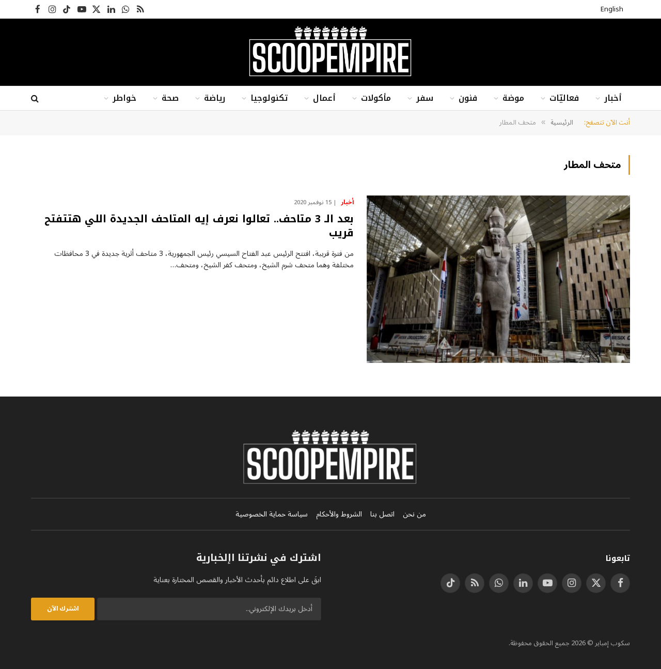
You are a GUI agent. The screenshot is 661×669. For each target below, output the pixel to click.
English (612, 9)
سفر (424, 98)
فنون (468, 98)
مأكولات (376, 98)
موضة (513, 98)
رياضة (214, 98)
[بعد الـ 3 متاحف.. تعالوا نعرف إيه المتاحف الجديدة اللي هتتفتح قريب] (498, 279)
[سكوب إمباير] (330, 52)
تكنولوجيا (269, 98)
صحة (170, 98)
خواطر (124, 98)
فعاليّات (564, 98)
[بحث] (36, 98)
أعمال (324, 98)
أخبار (613, 98)
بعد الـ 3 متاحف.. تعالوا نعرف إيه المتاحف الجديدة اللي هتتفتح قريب (199, 226)
